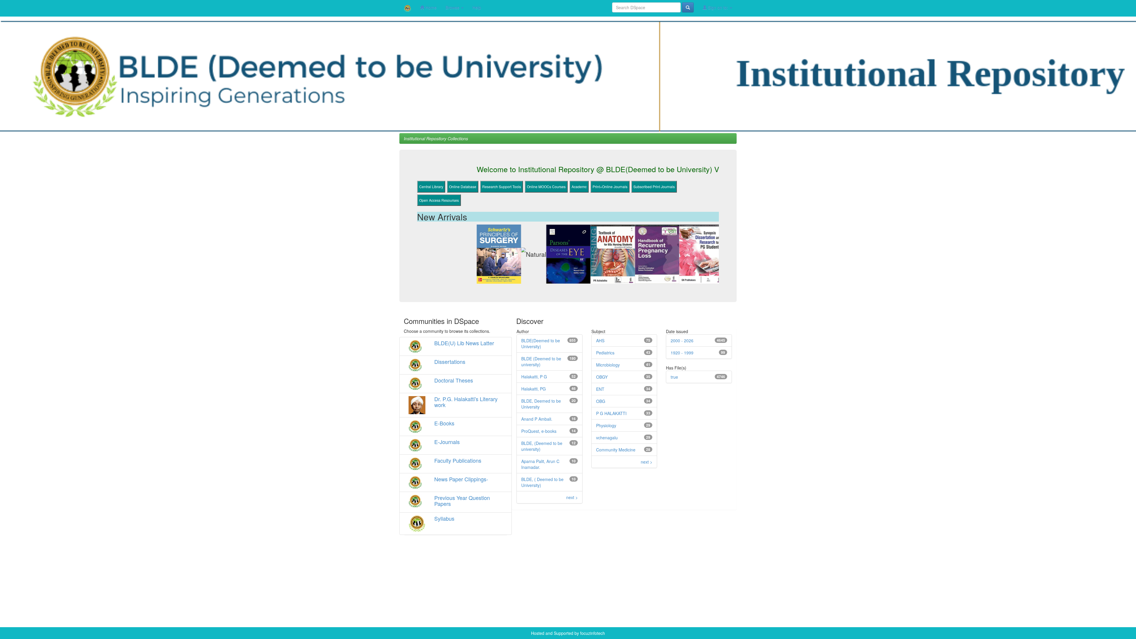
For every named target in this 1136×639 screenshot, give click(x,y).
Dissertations (449, 361)
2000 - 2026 (682, 340)
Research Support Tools (501, 186)
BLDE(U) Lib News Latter (464, 343)
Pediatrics (605, 353)
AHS (600, 340)
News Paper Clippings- (461, 479)
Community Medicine (615, 450)
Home (430, 7)
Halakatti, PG (533, 389)
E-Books (444, 423)
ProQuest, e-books (538, 431)
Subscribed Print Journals (654, 186)
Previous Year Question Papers (462, 500)
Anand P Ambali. (536, 419)
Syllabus (444, 518)
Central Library (431, 186)
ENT (600, 389)
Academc (579, 186)
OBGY (602, 377)
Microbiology (608, 365)
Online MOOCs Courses (546, 186)
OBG (600, 401)
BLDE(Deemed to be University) (540, 343)
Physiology (606, 425)
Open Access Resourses (439, 200)
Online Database (462, 186)
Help (476, 7)
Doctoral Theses (453, 380)
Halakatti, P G (534, 377)
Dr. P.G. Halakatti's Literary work (466, 402)
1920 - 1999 (682, 353)
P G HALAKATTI (611, 413)
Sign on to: (718, 7)
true (674, 377)
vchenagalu (607, 437)
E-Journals (447, 442)
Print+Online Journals (610, 186)
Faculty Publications (457, 460)
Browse (453, 7)
